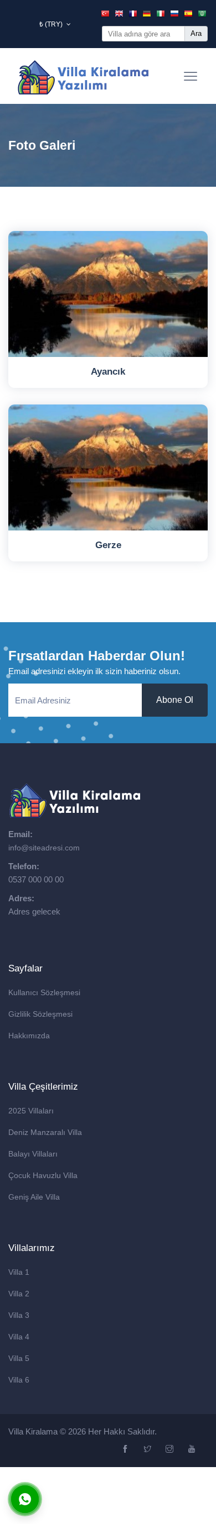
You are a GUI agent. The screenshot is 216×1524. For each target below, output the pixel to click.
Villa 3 (18, 1315)
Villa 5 (18, 1358)
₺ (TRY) (51, 24)
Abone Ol (174, 700)
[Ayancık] (108, 294)
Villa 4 (18, 1336)
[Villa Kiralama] (83, 76)
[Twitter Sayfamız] (148, 1449)
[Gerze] (108, 467)
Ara (196, 33)
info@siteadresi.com (44, 847)
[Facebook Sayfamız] (126, 1449)
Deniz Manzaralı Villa (45, 1132)
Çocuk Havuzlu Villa (43, 1175)
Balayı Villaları (33, 1153)
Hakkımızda (29, 1035)
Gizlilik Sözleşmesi (40, 1014)
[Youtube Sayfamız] (193, 1449)
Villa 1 (18, 1272)
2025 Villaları (31, 1110)
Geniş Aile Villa (34, 1196)
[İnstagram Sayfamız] (171, 1449)
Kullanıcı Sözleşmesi (44, 992)
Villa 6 (18, 1379)
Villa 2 (18, 1293)
